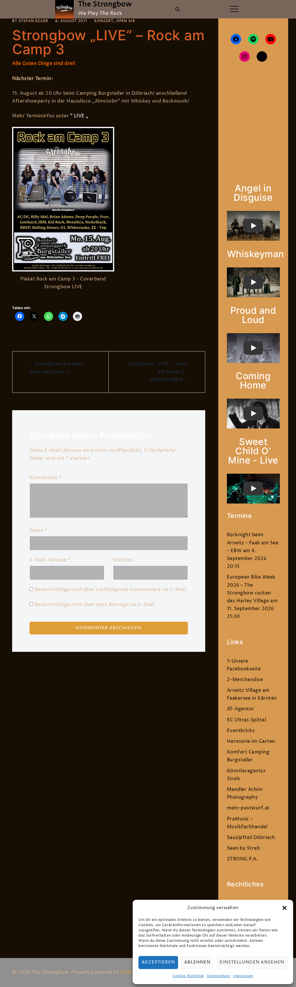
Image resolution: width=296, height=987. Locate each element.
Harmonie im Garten (251, 741)
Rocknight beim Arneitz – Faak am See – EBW (253, 543)
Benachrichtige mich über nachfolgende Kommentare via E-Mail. (111, 589)
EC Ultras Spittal (246, 720)
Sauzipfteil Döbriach (251, 837)
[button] (284, 908)
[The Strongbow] (64, 9)
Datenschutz (218, 976)
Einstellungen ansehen (252, 962)
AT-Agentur (240, 709)
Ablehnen (197, 962)
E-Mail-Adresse (49, 560)
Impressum (243, 976)
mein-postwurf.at (248, 808)
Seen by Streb (243, 848)
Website (123, 560)
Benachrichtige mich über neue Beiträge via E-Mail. (95, 604)
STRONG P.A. (242, 859)
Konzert (104, 21)
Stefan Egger (33, 21)
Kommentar (45, 478)
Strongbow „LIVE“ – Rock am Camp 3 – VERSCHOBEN (157, 372)
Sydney (129, 972)
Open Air (125, 21)
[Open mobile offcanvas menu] (234, 9)
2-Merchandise (245, 679)
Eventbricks (241, 730)
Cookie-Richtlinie (188, 976)
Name (38, 530)
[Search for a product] (177, 9)
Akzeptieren (158, 962)
